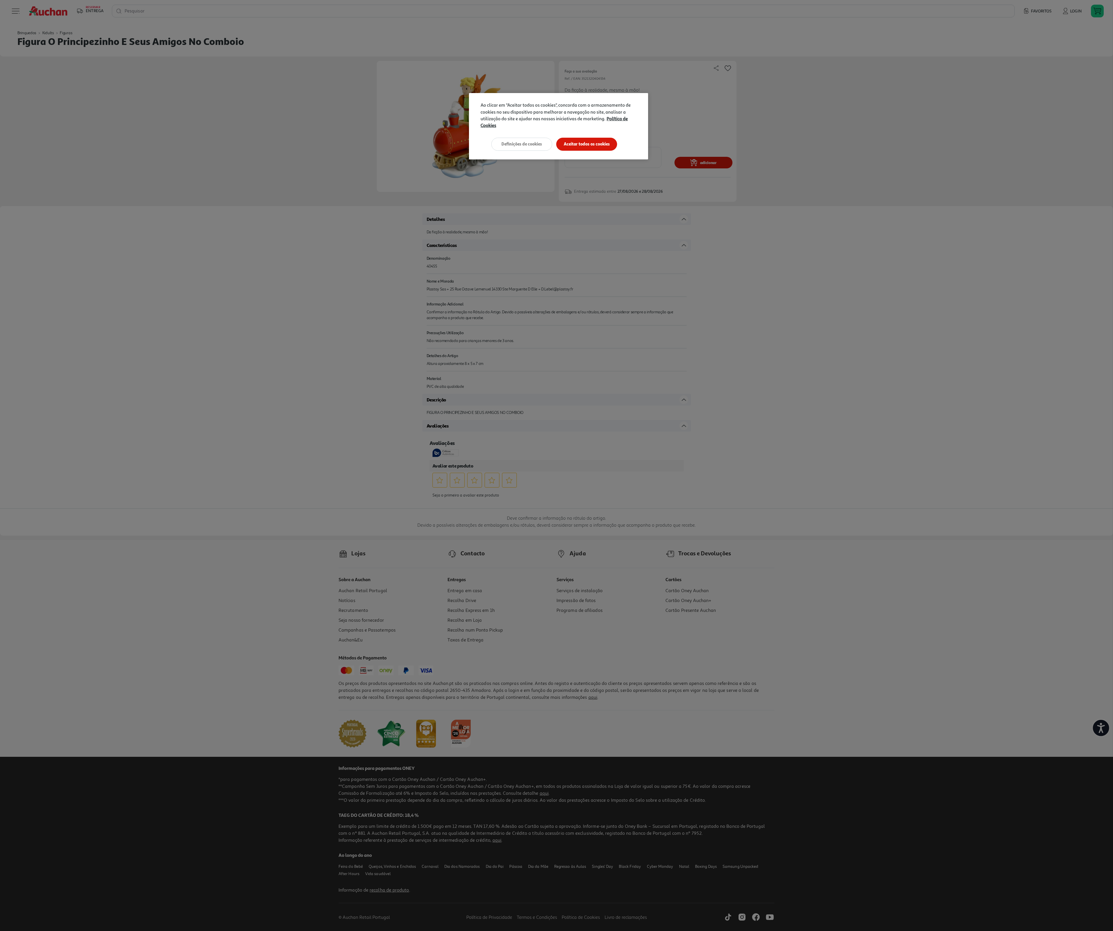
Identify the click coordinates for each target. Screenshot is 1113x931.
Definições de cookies (521, 143)
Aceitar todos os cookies (587, 143)
